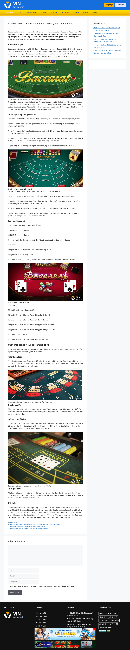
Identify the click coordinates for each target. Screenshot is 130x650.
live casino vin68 (105, 628)
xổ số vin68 (103, 617)
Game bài (76, 13)
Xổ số (20, 13)
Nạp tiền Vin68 (41, 623)
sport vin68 (115, 620)
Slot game (53, 13)
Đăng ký (121, 5)
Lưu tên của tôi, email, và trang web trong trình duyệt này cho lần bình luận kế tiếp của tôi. (42, 586)
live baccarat (38, 524)
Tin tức (94, 13)
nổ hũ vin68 (113, 617)
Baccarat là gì (20, 524)
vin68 (101, 613)
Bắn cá (85, 13)
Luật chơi (45, 524)
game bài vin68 (110, 613)
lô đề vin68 (114, 624)
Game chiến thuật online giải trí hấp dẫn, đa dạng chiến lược (29, 528)
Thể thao (43, 13)
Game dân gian (31, 13)
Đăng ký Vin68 (41, 613)
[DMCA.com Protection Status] (105, 631)
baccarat (13, 524)
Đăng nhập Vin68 (42, 616)
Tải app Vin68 (41, 619)
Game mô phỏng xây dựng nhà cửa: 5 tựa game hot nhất (28, 526)
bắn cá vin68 (103, 624)
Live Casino (65, 13)
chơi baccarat (29, 524)
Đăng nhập (109, 5)
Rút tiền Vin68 (41, 626)
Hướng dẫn (10, 13)
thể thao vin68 (104, 620)
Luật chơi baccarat (55, 524)
